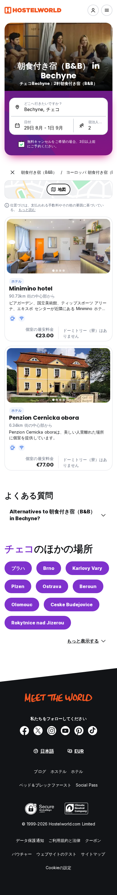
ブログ (40, 771)
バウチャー (22, 854)
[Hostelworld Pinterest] (78, 730)
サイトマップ (93, 854)
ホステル (58, 771)
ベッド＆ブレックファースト (45, 785)
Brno (48, 568)
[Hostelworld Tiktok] (92, 730)
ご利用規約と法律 (65, 840)
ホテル (16, 281)
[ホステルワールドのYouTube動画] (65, 730)
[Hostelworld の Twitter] (38, 730)
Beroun (88, 586)
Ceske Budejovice (72, 604)
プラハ (18, 568)
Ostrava (52, 586)
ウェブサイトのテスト (56, 854)
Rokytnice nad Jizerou (37, 623)
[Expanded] (12, 172)
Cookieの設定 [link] (59, 867)
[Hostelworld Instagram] (51, 730)
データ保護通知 (30, 840)
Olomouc (21, 604)
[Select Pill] (93, 10)
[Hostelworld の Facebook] (24, 730)
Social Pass (87, 785)
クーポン (93, 840)
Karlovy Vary (87, 568)
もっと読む (27, 210)
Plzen (17, 586)
